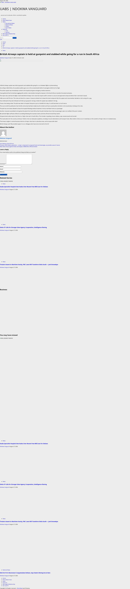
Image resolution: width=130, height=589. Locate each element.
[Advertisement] (40, 277)
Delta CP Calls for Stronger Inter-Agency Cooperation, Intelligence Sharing (23, 227)
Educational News (10, 23)
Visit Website (3, 143)
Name (1, 166)
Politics (7, 26)
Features (5, 29)
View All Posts (10, 143)
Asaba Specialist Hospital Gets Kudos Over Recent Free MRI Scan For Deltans (24, 187)
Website (2, 172)
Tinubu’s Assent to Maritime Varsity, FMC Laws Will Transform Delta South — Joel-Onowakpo (29, 264)
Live (1, 39)
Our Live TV (6, 35)
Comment (3, 164)
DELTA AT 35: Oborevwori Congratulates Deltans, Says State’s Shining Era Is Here (25, 573)
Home (4, 19)
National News (9, 25)
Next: (18, 146)
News (4, 22)
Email (1, 169)
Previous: (30, 145)
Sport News (8, 28)
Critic (6, 31)
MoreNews (20, 588)
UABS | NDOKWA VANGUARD (23, 8)
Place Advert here (7, 20)
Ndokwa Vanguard (5, 58)
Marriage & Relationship (9, 33)
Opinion (7, 32)
